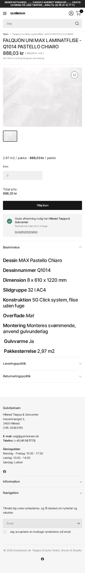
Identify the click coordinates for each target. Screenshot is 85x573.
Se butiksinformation (26, 231)
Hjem (5, 34)
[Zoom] (74, 75)
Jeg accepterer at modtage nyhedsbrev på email (40, 531)
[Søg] (77, 23)
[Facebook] (6, 471)
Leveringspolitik (14, 363)
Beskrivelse (11, 247)
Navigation (11, 493)
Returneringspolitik (17, 376)
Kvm (5, 166)
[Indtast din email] (78, 523)
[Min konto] (71, 13)
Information (11, 481)
